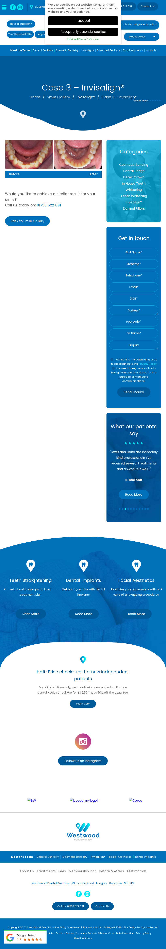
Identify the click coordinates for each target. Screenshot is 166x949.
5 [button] (131, 509)
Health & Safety (83, 938)
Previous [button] (4, 589)
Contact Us (148, 6)
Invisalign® (86, 97)
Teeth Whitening (134, 196)
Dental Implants (145, 857)
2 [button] (123, 509)
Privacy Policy (147, 364)
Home (35, 97)
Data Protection (125, 933)
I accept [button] (83, 20)
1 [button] (120, 509)
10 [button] (145, 509)
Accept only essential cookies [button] (83, 32)
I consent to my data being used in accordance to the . (134, 362)
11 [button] (148, 509)
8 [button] (140, 509)
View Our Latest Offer (20, 34)
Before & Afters (111, 871)
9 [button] (143, 509)
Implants (151, 50)
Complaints (46, 933)
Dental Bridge (134, 171)
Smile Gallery (59, 97)
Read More (133, 494)
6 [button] (134, 509)
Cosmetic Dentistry (67, 50)
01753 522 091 (123, 6)
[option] (133, 461)
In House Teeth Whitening (134, 186)
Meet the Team (20, 50)
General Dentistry (43, 50)
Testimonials (137, 871)
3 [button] (126, 509)
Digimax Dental (148, 927)
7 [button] (137, 509)
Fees (62, 871)
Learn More (82, 703)
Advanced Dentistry (108, 50)
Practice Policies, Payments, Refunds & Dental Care (85, 933)
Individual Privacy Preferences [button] (83, 39)
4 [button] (128, 509)
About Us (26, 871)
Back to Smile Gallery (27, 221)
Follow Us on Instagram (82, 761)
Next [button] (161, 589)
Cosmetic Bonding (133, 164)
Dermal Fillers (134, 208)
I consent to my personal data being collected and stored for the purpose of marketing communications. (133, 374)
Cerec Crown (133, 177)
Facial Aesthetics (133, 50)
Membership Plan (83, 871)
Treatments (46, 871)
